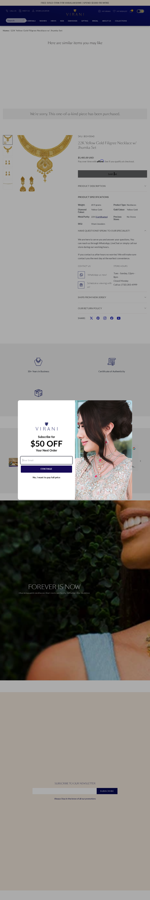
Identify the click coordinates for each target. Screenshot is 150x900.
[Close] (129, 403)
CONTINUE (46, 469)
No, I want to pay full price (46, 477)
